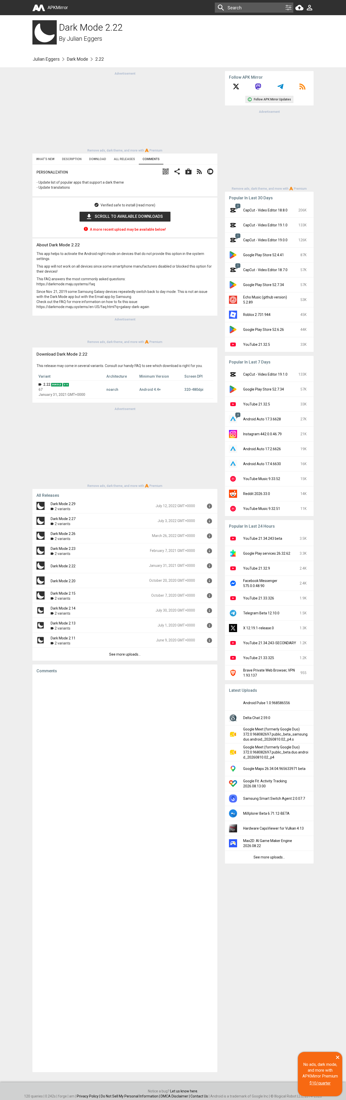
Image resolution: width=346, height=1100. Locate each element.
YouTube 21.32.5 (256, 344)
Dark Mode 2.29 (63, 504)
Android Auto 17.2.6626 (262, 449)
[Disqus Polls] (124, 741)
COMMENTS (151, 159)
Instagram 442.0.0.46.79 (262, 434)
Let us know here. (184, 1091)
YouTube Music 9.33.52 (261, 479)
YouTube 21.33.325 (258, 658)
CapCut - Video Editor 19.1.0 (265, 225)
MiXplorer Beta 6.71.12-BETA (266, 813)
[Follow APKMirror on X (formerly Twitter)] (236, 88)
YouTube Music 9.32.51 (261, 509)
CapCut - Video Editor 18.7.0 (265, 270)
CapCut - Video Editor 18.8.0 (265, 210)
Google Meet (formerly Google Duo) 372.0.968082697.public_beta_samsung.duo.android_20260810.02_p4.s (275, 734)
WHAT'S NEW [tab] (45, 159)
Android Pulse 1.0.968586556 (266, 703)
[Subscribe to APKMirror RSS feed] (302, 88)
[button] (166, 172)
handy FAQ (132, 366)
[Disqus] (124, 873)
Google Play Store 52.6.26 (263, 330)
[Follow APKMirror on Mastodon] (258, 88)
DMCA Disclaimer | (175, 1096)
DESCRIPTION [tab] (72, 159)
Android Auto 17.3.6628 (262, 419)
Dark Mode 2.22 (63, 566)
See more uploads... (125, 654)
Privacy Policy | (89, 1096)
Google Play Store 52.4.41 (263, 255)
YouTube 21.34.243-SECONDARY (269, 643)
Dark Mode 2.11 (63, 638)
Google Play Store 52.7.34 (263, 285)
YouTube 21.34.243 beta (262, 538)
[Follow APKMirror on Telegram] (280, 88)
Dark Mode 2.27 (63, 519)
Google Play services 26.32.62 (266, 553)
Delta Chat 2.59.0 (256, 718)
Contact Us (199, 1096)
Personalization (52, 172)
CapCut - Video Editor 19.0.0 (265, 240)
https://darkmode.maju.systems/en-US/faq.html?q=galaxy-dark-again (92, 307)
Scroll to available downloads (129, 216)
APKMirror (58, 7)
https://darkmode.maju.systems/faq (65, 284)
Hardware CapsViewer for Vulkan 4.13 (273, 828)
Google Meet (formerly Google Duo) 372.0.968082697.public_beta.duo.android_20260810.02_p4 (275, 752)
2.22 (47, 384)
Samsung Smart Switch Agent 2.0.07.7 (274, 798)
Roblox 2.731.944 (257, 315)
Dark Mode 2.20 (63, 581)
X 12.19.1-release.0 (258, 628)
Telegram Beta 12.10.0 (261, 613)
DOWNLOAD (97, 159)
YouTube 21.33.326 (258, 598)
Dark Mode (77, 59)
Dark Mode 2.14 (63, 608)
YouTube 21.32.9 (256, 568)
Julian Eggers (84, 38)
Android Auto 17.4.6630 (262, 464)
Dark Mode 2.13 (63, 623)
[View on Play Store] (188, 172)
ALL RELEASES (124, 159)
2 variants (62, 509)
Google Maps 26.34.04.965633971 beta (274, 769)
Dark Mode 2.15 (63, 593)
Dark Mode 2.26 (63, 534)
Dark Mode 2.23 (63, 549)
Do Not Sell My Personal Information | (131, 1096)
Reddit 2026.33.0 (256, 494)
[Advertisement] (125, 111)
